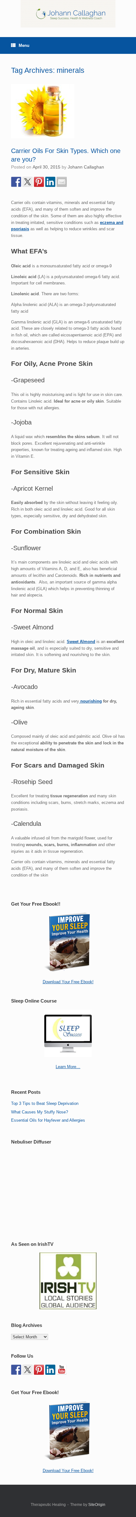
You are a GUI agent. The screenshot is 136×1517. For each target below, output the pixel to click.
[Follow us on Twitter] (27, 1370)
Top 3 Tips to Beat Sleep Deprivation (44, 1103)
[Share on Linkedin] (50, 182)
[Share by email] (62, 182)
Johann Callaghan (86, 166)
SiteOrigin (96, 1505)
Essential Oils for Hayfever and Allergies (48, 1120)
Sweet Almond (81, 641)
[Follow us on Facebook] (16, 1370)
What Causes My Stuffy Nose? (39, 1112)
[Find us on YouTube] (62, 1370)
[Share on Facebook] (16, 182)
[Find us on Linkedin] (50, 1370)
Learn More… (68, 1066)
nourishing (90, 701)
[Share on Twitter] (27, 182)
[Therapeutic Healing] (68, 14)
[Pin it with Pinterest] (39, 182)
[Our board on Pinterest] (39, 1370)
